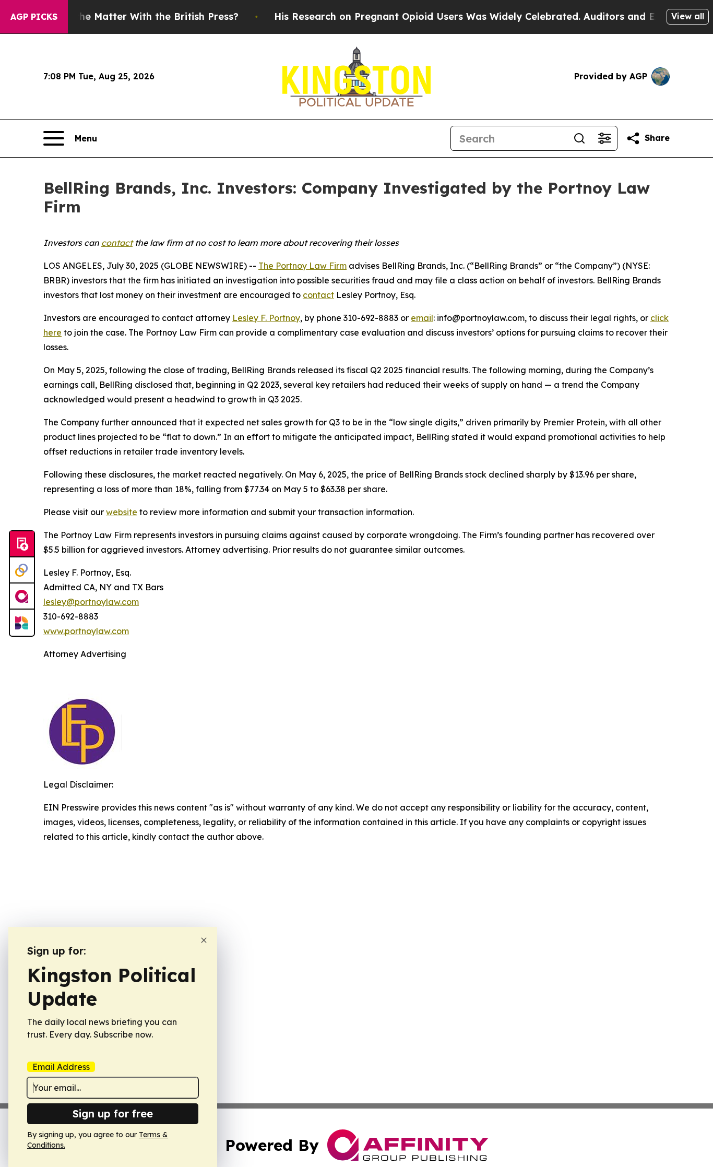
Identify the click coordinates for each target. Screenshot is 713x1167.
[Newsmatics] (22, 623)
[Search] (579, 138)
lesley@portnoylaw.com (91, 602)
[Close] (204, 940)
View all (687, 16)
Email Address (61, 1067)
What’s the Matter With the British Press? (139, 16)
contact (318, 295)
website (121, 512)
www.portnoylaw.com (86, 631)
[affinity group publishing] (22, 597)
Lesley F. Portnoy (266, 318)
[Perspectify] (22, 570)
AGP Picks (33, 16)
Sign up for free (113, 1113)
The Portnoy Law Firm (302, 265)
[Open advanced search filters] (604, 138)
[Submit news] (22, 544)
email (422, 318)
